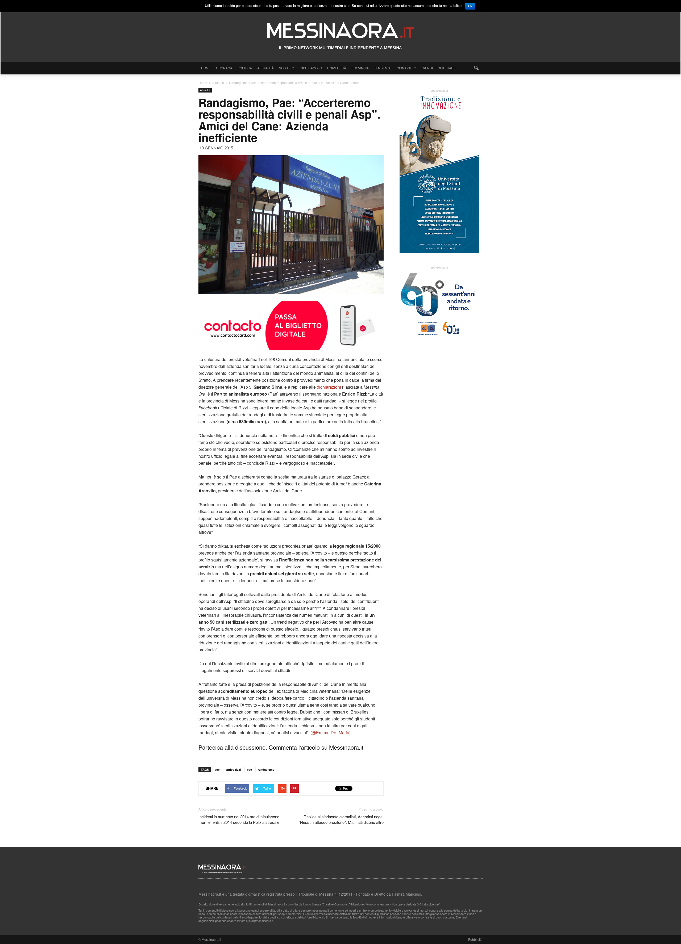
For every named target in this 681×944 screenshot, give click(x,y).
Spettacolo (311, 68)
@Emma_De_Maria (330, 732)
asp (217, 769)
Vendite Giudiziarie (439, 68)
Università (336, 68)
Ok (470, 6)
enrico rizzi (233, 769)
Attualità (265, 68)
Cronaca (224, 68)
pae (249, 769)
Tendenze (382, 68)
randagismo (266, 769)
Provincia (360, 68)
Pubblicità (475, 939)
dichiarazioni (329, 387)
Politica (245, 68)
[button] (476, 68)
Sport (284, 68)
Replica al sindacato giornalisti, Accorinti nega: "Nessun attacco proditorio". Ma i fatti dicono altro (341, 819)
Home (206, 68)
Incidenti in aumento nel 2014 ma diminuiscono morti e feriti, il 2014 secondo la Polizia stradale (238, 819)
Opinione (404, 68)
